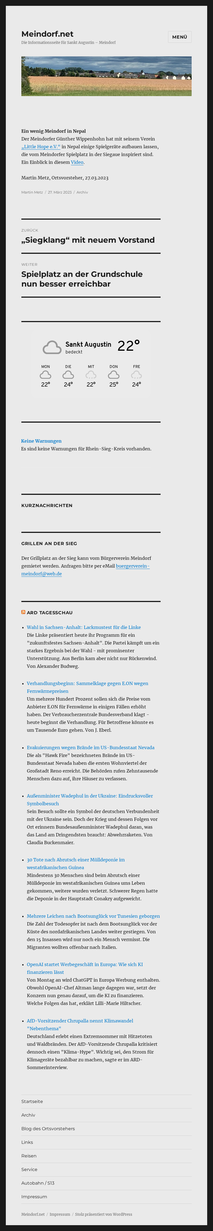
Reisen (29, 1156)
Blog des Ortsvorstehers (48, 1128)
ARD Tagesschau (50, 612)
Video (77, 162)
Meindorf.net (47, 34)
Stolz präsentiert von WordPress (103, 1214)
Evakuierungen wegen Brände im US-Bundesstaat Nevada (90, 747)
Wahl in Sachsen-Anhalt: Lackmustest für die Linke (84, 627)
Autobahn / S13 (37, 1183)
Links (27, 1142)
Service (29, 1169)
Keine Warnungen (41, 441)
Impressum (34, 1196)
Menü (179, 37)
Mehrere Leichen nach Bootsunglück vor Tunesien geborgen (93, 916)
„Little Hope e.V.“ (40, 146)
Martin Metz (32, 192)
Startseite (32, 1101)
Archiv (82, 192)
